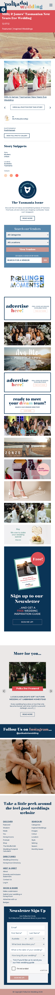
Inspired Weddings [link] (23, 29)
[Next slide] (51, 691)
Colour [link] (34, 834)
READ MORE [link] (27, 218)
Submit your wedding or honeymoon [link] (12, 895)
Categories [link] (36, 825)
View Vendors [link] (27, 249)
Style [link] (33, 840)
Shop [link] (5, 843)
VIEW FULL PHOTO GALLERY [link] (16, 136)
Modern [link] (7, 154)
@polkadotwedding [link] (27, 733)
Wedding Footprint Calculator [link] (10, 850)
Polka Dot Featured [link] (27, 688)
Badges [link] (6, 902)
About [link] (5, 871)
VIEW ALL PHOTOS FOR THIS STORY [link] (27, 107)
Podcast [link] (6, 840)
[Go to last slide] (4, 691)
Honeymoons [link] (8, 837)
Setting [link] (34, 843)
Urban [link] (6, 156)
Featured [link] (7, 29)
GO (45, 260)
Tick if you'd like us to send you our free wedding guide (27, 961)
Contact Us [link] (7, 879)
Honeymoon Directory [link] (12, 863)
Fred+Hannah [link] (9, 130)
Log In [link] (5, 883)
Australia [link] (8, 164)
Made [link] (5, 831)
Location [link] (35, 837)
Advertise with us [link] (10, 899)
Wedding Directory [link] (10, 860)
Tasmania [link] (8, 166)
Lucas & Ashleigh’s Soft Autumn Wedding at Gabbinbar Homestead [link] (27, 698)
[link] (3, 9)
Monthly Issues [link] (37, 849)
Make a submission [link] (10, 891)
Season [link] (34, 846)
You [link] (4, 834)
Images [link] (34, 831)
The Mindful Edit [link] (9, 846)
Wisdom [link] (6, 828)
